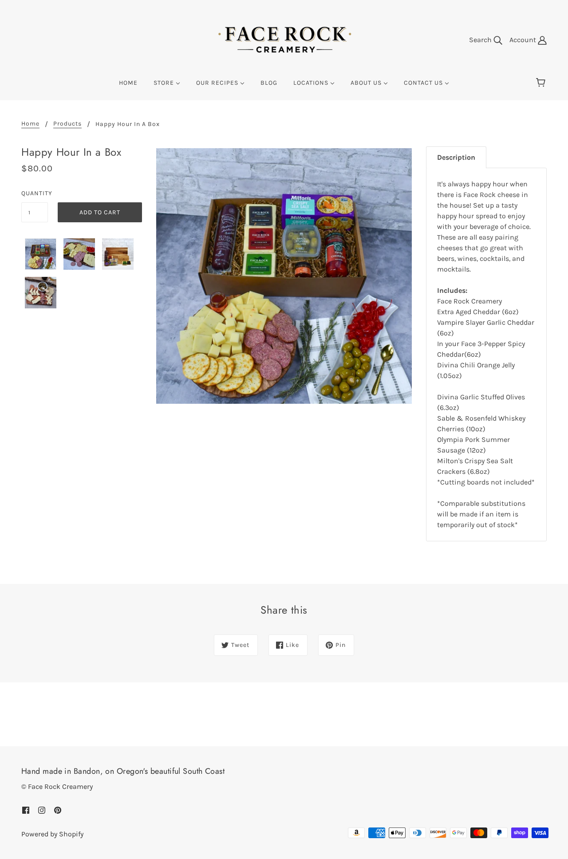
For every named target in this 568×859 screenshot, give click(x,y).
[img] (26, 810)
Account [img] (523, 39)
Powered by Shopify (52, 834)
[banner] (284, 39)
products (67, 124)
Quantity (34, 193)
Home (30, 124)
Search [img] (481, 39)
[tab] (456, 157)
